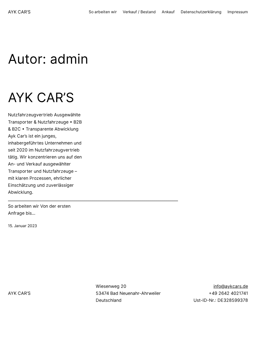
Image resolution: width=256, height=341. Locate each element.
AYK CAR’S (41, 97)
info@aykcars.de (231, 286)
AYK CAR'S (19, 11)
